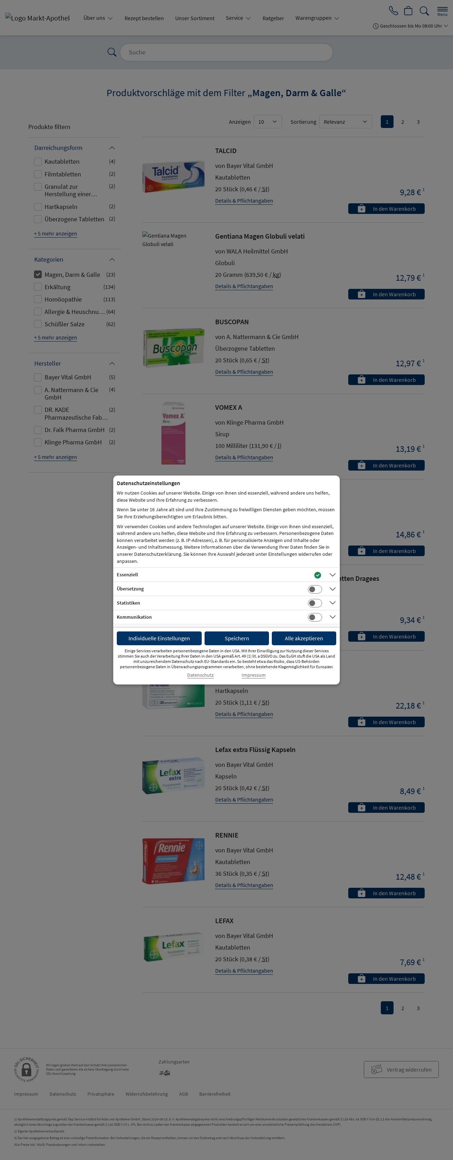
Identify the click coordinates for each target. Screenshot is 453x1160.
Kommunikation (134, 617)
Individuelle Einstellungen (159, 638)
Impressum (254, 675)
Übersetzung (130, 588)
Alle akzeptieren (304, 638)
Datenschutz (200, 675)
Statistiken (128, 603)
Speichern (237, 638)
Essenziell (127, 574)
